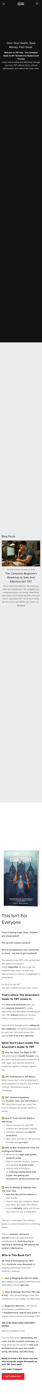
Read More (21, 605)
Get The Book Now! (13, 1376)
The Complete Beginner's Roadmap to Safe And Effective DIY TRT (21, 577)
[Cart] (38, 3)
